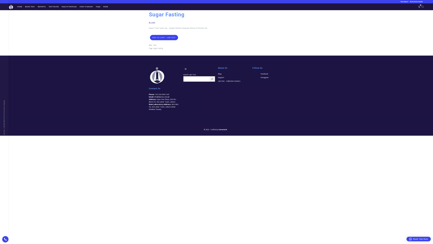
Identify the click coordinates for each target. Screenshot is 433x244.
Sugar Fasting (158, 48)
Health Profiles (69, 7)
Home (19, 7)
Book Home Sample (416, 2)
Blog (219, 74)
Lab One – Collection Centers (229, 81)
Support (221, 77)
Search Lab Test (189, 74)
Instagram (265, 77)
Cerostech (223, 129)
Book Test (30, 7)
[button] (419, 239)
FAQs (98, 7)
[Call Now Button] (5, 239)
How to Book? (86, 7)
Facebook (264, 74)
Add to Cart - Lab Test (164, 37)
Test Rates (54, 7)
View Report (404, 2)
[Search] (212, 79)
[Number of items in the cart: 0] (185, 69)
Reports (42, 7)
